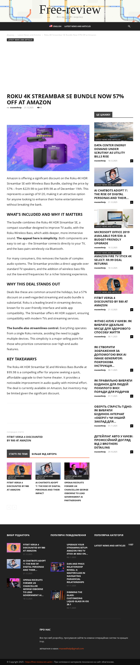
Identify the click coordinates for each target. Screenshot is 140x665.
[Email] (57, 115)
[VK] (18, 115)
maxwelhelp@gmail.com (71, 648)
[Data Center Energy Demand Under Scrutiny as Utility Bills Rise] (113, 131)
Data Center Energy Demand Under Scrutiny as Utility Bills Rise (110, 150)
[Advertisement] (70, 67)
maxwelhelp (16, 107)
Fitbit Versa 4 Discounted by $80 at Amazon (25, 438)
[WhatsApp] (49, 115)
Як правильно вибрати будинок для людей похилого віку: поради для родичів (113, 386)
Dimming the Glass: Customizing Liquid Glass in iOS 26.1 (78, 598)
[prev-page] (9, 507)
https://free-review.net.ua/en (38, 661)
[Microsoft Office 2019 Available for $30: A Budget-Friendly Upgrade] (113, 218)
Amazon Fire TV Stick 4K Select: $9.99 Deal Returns (113, 260)
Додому (10, 34)
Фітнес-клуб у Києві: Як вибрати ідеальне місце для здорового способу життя (113, 326)
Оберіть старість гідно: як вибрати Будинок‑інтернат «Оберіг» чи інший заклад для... (113, 414)
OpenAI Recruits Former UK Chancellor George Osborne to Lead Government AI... (33, 587)
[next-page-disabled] (14, 507)
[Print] (65, 115)
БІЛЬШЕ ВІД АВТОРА (44, 454)
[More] (73, 115)
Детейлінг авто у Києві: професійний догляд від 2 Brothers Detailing (113, 441)
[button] (129, 26)
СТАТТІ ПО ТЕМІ (18, 454)
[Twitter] (26, 115)
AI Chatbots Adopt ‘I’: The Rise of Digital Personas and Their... (111, 194)
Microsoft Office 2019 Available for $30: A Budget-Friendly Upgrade (112, 237)
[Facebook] (10, 115)
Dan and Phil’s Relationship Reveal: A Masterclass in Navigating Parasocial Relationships (76, 573)
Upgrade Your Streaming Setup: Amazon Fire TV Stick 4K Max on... (77, 549)
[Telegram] (41, 115)
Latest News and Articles (77, 26)
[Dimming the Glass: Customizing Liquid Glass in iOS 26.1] (57, 595)
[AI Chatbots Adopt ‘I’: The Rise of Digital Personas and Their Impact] (48, 471)
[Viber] (33, 115)
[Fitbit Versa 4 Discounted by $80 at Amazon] (19, 471)
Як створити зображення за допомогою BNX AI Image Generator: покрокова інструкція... (110, 356)
